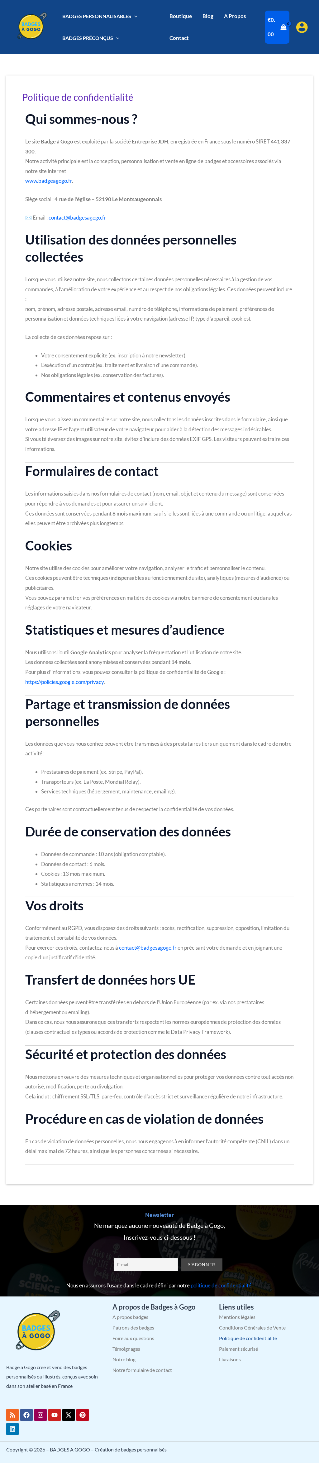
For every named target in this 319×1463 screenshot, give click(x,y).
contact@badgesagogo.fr (77, 217)
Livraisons (230, 1359)
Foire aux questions (133, 1338)
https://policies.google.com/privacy (64, 682)
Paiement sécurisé (238, 1349)
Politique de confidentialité (248, 1338)
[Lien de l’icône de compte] (302, 27)
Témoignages (126, 1349)
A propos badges (130, 1317)
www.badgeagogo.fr (48, 180)
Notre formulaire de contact (142, 1370)
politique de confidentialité (221, 1285)
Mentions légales (237, 1317)
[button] (134, 16)
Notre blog (124, 1359)
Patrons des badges (133, 1327)
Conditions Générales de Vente (252, 1327)
